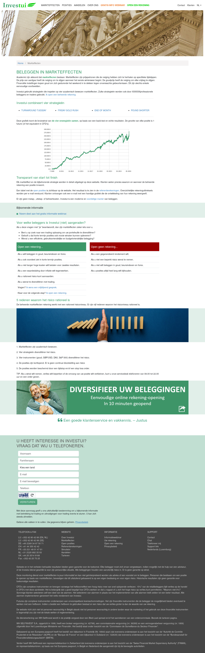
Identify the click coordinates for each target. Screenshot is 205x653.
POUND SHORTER (140, 110)
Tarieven (65, 555)
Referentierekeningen (71, 546)
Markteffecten (67, 540)
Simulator (65, 549)
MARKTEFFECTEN (50, 5)
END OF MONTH (103, 110)
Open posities (67, 543)
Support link (153, 546)
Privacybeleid (110, 546)
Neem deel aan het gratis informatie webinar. (43, 213)
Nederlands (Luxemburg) (159, 549)
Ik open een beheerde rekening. (61, 94)
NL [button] (198, 5)
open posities (39, 190)
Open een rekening (113, 543)
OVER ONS (92, 5)
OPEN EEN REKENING (138, 5)
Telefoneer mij (154, 543)
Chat (149, 540)
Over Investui (67, 537)
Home (20, 63)
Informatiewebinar (112, 537)
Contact (181, 5)
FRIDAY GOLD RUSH (68, 110)
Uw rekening (110, 540)
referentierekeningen (109, 190)
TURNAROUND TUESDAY (33, 110)
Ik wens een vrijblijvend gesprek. (41, 287)
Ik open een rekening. (56, 292)
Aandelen (65, 552)
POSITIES (67, 5)
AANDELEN (79, 5)
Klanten (190, 5)
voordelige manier (95, 198)
